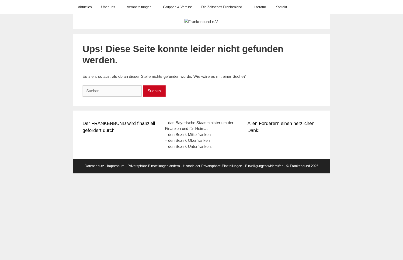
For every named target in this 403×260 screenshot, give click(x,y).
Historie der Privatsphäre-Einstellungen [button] (212, 166)
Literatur (260, 7)
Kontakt (281, 7)
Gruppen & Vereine (177, 7)
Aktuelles (85, 7)
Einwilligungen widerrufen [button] (264, 166)
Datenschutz (94, 166)
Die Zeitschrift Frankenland (221, 7)
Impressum (116, 166)
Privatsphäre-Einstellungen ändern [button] (154, 166)
